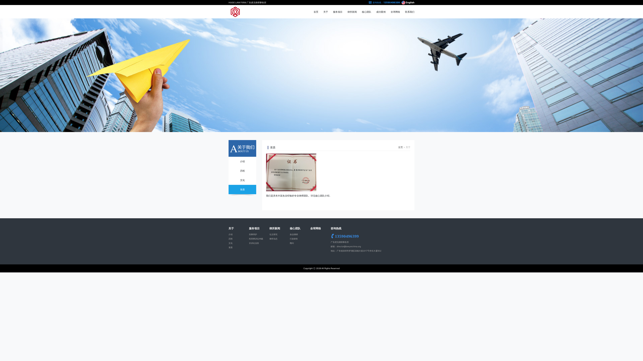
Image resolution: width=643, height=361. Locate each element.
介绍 (242, 161)
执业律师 (294, 234)
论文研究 (273, 234)
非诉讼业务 (254, 243)
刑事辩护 (253, 234)
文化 (242, 180)
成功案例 (381, 11)
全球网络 (395, 11)
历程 (242, 170)
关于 (325, 11)
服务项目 (337, 11)
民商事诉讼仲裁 (256, 238)
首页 (316, 11)
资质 (242, 189)
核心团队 (366, 11)
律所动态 (273, 238)
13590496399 (391, 2)
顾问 (292, 243)
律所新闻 (352, 11)
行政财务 (294, 238)
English (409, 2)
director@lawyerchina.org (349, 246)
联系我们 (409, 11)
